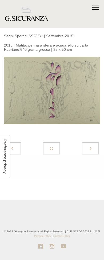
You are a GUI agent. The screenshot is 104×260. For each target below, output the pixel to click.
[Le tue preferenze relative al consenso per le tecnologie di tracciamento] (5, 156)
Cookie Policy (61, 235)
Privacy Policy (42, 235)
